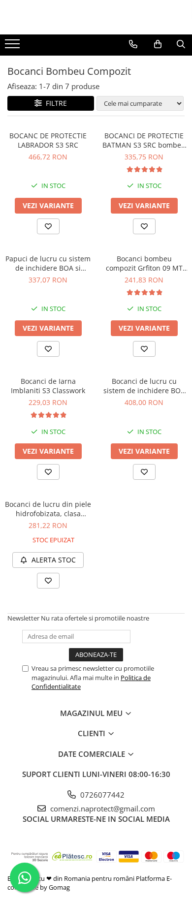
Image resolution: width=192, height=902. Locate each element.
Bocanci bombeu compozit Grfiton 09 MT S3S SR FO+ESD (144, 263)
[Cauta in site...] (181, 44)
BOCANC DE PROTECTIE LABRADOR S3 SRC (48, 140)
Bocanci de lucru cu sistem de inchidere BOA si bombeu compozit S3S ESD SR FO (144, 385)
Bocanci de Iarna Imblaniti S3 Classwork (48, 385)
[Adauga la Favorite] (48, 226)
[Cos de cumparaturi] (157, 44)
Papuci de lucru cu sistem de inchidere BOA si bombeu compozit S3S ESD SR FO (48, 263)
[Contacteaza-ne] (133, 44)
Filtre (54, 103)
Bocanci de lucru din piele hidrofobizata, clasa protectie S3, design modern (48, 508)
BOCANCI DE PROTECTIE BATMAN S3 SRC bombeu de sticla (144, 140)
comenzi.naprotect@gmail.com (101, 808)
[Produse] (13, 46)
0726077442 (101, 795)
